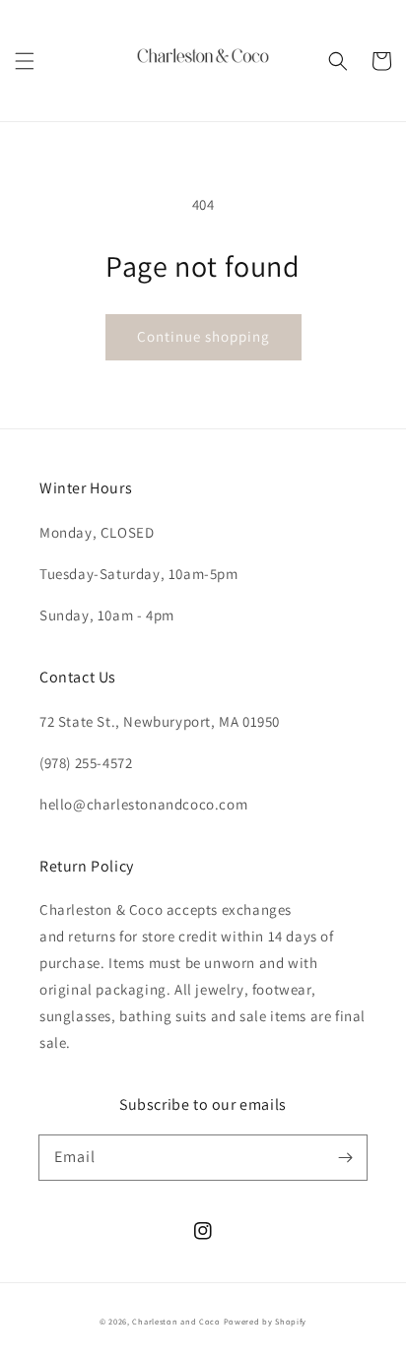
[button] (24, 61)
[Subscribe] (345, 1157)
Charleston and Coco (176, 1321)
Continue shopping (203, 336)
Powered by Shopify (265, 1321)
